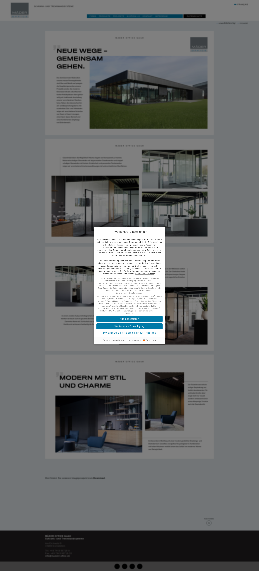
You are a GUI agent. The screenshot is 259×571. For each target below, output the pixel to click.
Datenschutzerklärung (145, 274)
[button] (129, 326)
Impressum (133, 340)
